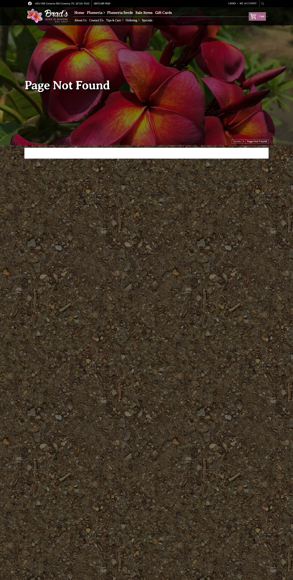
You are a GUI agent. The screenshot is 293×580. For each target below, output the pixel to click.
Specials (147, 20)
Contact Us (96, 20)
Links (232, 3)
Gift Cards (163, 13)
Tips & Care (113, 20)
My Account (248, 3)
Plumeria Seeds (120, 13)
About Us (80, 20)
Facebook (30, 3)
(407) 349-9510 (102, 3)
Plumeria (94, 13)
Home (79, 13)
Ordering (131, 20)
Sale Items (143, 13)
